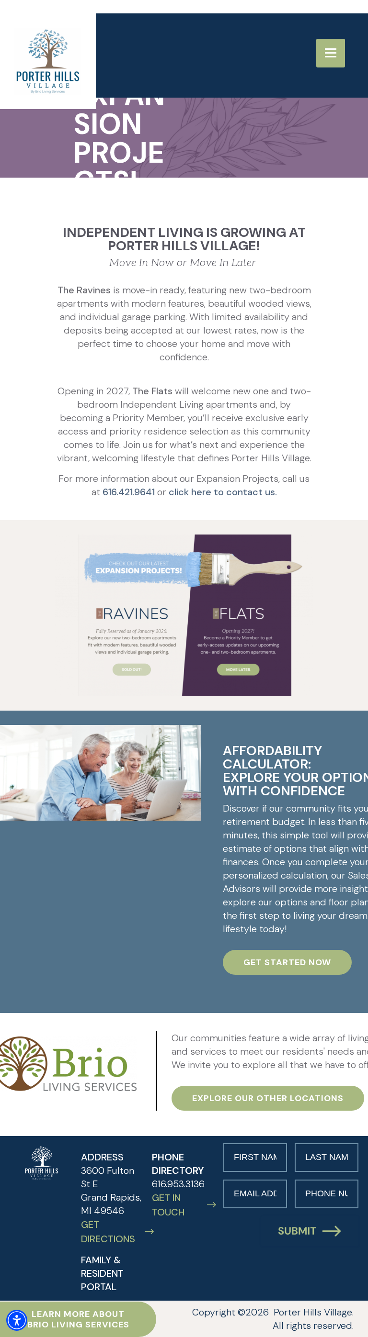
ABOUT (156, 40)
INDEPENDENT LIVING (304, 40)
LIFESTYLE (216, 40)
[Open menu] (330, 53)
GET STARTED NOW (287, 962)
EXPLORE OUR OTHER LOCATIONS (268, 1098)
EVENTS (247, 57)
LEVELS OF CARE (174, 57)
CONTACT (307, 57)
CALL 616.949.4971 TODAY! (181, 71)
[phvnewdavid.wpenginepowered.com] (41, 1163)
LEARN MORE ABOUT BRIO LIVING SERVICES (78, 1319)
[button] (16, 1320)
